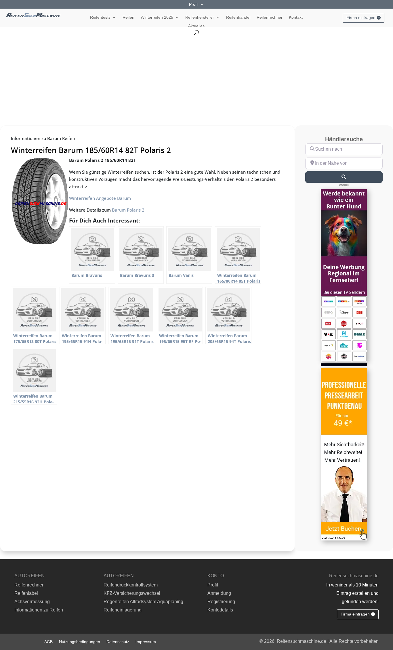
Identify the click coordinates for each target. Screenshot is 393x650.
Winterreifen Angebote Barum (100, 198)
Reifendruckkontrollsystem (131, 584)
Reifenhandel (238, 17)
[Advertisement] (196, 78)
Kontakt (296, 17)
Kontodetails (220, 609)
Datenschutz (117, 641)
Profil (193, 4)
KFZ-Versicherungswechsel (132, 593)
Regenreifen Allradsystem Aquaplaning (143, 601)
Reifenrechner (270, 17)
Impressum (146, 641)
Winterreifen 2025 (157, 17)
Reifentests (100, 17)
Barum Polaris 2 (128, 210)
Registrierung (221, 601)
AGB (48, 641)
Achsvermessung (32, 601)
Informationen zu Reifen (38, 609)
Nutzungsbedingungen (79, 641)
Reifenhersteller (199, 17)
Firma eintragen (360, 17)
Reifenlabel (26, 593)
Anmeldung (219, 593)
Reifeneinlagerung (123, 609)
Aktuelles (196, 26)
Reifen (128, 17)
